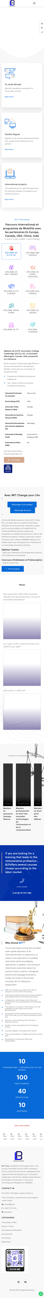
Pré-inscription (14, 569)
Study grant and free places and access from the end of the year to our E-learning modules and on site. (23, 1015)
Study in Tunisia (8, 1226)
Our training (6, 1238)
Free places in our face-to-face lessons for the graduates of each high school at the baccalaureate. (22, 1008)
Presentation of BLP (9, 1222)
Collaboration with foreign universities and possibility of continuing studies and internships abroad (23, 1001)
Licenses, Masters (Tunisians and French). (21, 1031)
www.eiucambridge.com (13, 454)
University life (7, 1234)
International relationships (11, 1230)
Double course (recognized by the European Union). (21, 1026)
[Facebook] (18, 1281)
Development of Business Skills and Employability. (18, 1040)
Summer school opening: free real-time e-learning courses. (21, 1021)
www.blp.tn (8, 1212)
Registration (6, 1242)
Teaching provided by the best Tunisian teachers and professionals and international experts (23, 996)
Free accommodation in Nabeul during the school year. (23, 1035)
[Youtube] (25, 1281)
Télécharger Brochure (22, 510)
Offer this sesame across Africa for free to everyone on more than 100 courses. (21, 991)
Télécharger (15, 460)
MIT (17, 1290)
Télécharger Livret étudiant (22, 505)
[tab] (11, 251)
